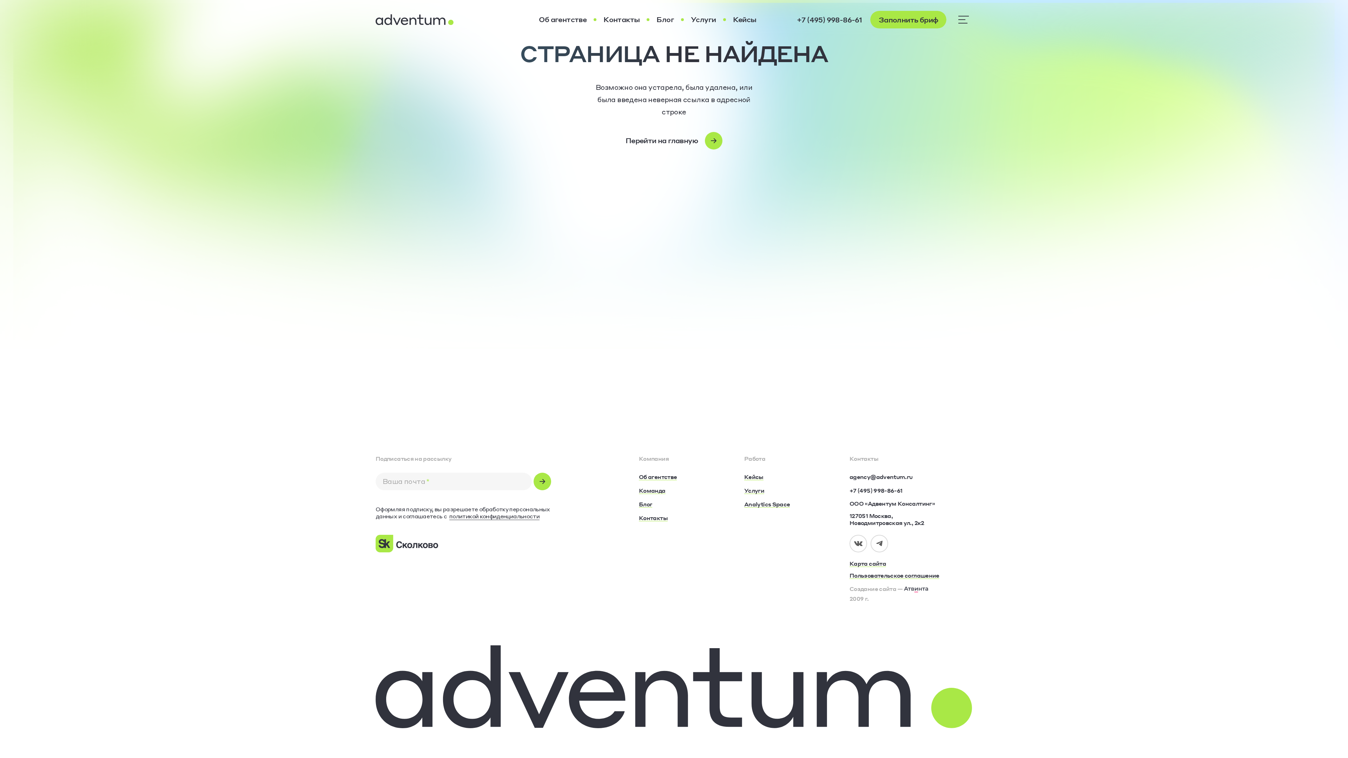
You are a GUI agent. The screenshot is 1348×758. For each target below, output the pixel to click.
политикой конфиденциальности (494, 516)
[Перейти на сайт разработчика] (916, 588)
